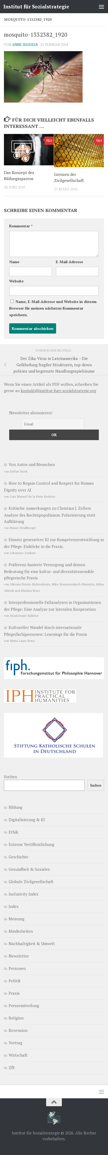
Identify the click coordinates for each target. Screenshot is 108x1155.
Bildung (15, 807)
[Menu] (101, 6)
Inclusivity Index (24, 894)
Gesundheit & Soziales (29, 869)
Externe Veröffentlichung (31, 844)
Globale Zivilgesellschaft (31, 881)
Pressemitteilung (24, 1005)
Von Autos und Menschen (32, 464)
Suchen (10, 776)
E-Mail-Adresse (69, 261)
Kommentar (21, 225)
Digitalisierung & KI (27, 819)
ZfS (12, 1067)
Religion (16, 1018)
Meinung (16, 918)
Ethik (13, 832)
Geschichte (18, 856)
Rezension (18, 1030)
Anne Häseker (25, 44)
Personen (17, 968)
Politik (14, 980)
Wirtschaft (18, 1055)
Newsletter (19, 956)
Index (14, 906)
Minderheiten (21, 931)
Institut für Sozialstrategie (36, 6)
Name (14, 261)
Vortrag (15, 1042)
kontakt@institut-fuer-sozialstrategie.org (58, 390)
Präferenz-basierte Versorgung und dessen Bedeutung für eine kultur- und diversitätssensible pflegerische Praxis (49, 571)
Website (16, 280)
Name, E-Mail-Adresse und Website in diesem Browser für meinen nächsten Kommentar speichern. (52, 308)
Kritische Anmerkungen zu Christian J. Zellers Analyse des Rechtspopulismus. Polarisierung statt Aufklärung (49, 515)
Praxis (14, 993)
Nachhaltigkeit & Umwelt (32, 943)
